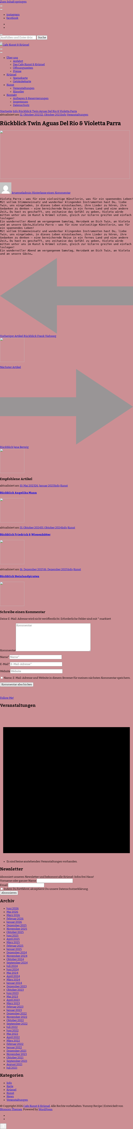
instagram (13, 14)
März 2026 (13, 915)
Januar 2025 (14, 949)
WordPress (45, 1109)
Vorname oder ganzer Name (18, 880)
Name (4, 657)
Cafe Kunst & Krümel (36, 1106)
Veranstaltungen (23, 88)
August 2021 (14, 1064)
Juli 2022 (12, 1027)
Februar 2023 (14, 1006)
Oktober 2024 (15, 959)
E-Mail (5, 664)
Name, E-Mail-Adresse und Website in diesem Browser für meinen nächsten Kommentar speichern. (67, 678)
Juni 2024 (12, 969)
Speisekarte (20, 78)
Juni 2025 (12, 935)
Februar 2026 (15, 918)
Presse (17, 71)
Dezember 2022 (16, 1013)
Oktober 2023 (15, 990)
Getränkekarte (22, 81)
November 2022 (16, 1017)
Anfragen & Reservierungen (30, 98)
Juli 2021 (11, 1067)
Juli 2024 (12, 966)
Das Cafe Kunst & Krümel (29, 64)
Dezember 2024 (16, 952)
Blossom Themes (11, 1109)
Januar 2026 (14, 922)
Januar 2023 (14, 1010)
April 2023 (13, 1000)
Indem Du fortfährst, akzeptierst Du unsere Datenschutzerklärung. (45, 889)
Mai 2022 (12, 1034)
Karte (9, 1086)
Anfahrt (18, 61)
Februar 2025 (14, 945)
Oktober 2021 (14, 1057)
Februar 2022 (15, 1044)
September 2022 (17, 1023)
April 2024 (13, 976)
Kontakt (11, 95)
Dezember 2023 (16, 986)
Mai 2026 (12, 912)
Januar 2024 (14, 983)
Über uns (12, 57)
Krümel (11, 74)
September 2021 (16, 1061)
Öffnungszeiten (23, 68)
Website (5, 671)
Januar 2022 (14, 1047)
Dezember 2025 (16, 925)
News (10, 1096)
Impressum (20, 101)
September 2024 (17, 962)
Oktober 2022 (15, 1020)
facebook (12, 18)
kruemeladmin (21, 192)
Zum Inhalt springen (13, 1)
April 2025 (13, 939)
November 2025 (16, 929)
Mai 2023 (12, 996)
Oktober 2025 (15, 932)
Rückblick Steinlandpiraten (19, 576)
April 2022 (13, 1037)
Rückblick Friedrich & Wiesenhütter (25, 534)
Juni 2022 (12, 1030)
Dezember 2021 (16, 1051)
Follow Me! (7, 698)
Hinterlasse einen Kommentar (51, 192)
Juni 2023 (12, 993)
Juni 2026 (12, 908)
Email (4, 885)
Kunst (10, 84)
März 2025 (13, 942)
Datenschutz (21, 105)
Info (63, 114)
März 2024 (13, 979)
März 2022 (13, 1040)
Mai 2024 (12, 973)
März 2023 (13, 1003)
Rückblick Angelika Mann (18, 492)
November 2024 (16, 956)
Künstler (18, 91)
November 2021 (16, 1054)
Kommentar (8, 650)
